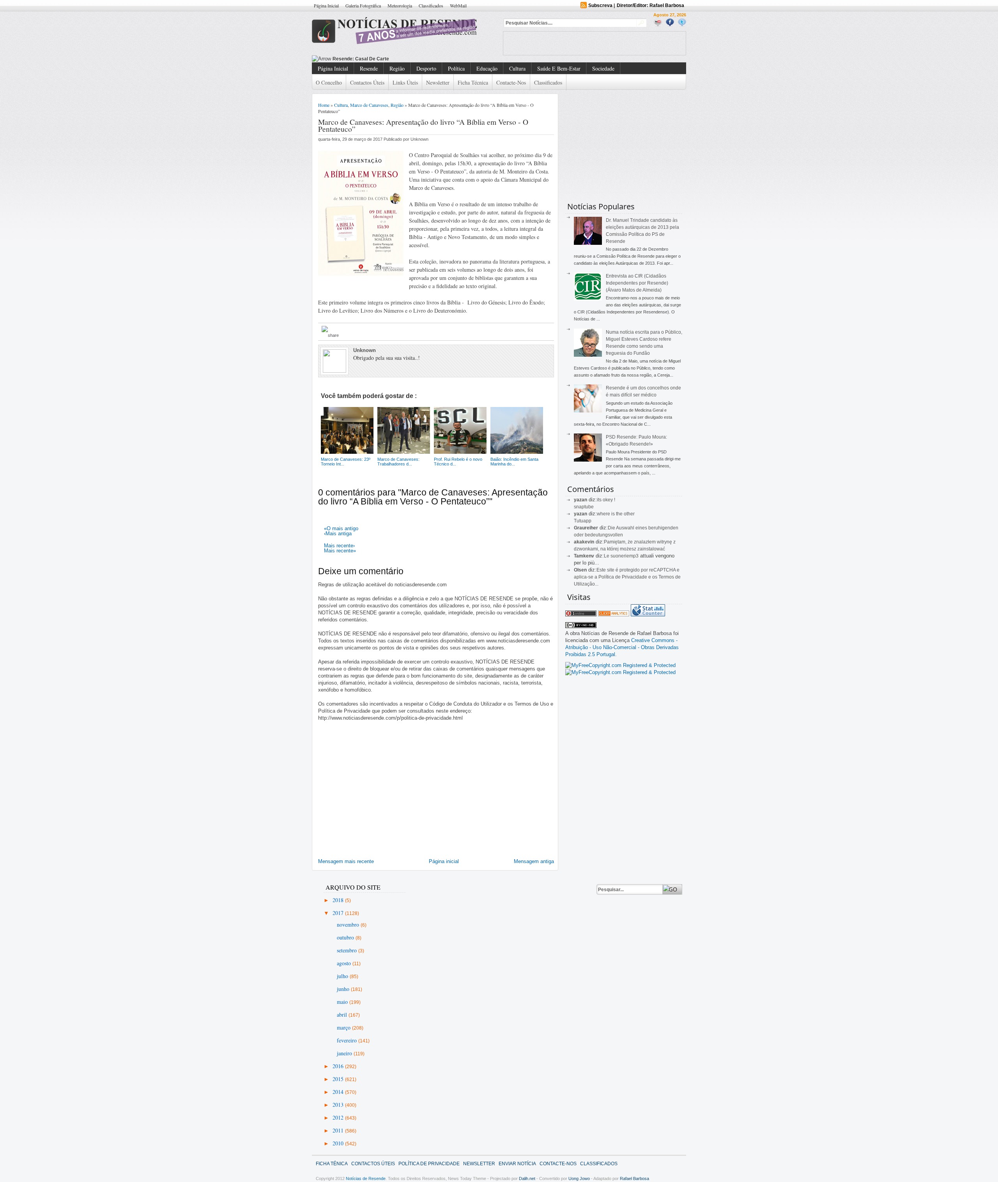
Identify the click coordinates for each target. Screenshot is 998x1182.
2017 (339, 913)
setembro (347, 950)
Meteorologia (400, 5)
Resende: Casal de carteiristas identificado (381, 59)
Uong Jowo (579, 1178)
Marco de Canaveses (369, 105)
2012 (339, 1117)
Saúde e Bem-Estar (558, 68)
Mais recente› (339, 545)
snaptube (584, 507)
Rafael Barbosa (634, 1178)
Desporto (426, 68)
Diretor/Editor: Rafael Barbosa (650, 5)
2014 (339, 1091)
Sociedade (603, 68)
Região (397, 68)
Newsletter (437, 82)
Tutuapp (582, 521)
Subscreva (600, 5)
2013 (339, 1104)
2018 (339, 900)
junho (344, 989)
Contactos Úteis (367, 82)
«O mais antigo (341, 528)
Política (456, 68)
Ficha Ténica (332, 1163)
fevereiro (347, 1040)
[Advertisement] (594, 43)
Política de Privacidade (429, 1163)
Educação (486, 68)
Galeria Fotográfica (363, 5)
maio (343, 1001)
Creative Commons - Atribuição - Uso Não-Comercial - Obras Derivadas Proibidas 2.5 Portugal (622, 647)
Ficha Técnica (473, 82)
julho (343, 976)
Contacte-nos (511, 82)
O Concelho (329, 82)
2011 (339, 1130)
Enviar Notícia (517, 1163)
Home (323, 105)
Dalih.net (527, 1178)
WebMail (458, 5)
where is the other (616, 514)
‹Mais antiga (338, 533)
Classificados (431, 5)
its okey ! (606, 500)
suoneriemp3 (624, 556)
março (344, 1027)
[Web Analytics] (613, 615)
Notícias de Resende (366, 1178)
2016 (339, 1066)
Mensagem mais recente (346, 861)
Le (607, 556)
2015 (339, 1079)
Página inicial (444, 861)
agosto (344, 963)
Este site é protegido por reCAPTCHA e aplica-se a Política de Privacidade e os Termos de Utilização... (627, 577)
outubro (346, 937)
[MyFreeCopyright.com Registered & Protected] (620, 665)
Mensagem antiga (534, 861)
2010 (339, 1143)
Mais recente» (340, 550)
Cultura (517, 68)
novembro (349, 924)
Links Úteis (405, 82)
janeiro (345, 1053)
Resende (369, 68)
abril (343, 1014)
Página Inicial (326, 5)
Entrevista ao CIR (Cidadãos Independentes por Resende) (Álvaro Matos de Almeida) (637, 283)
